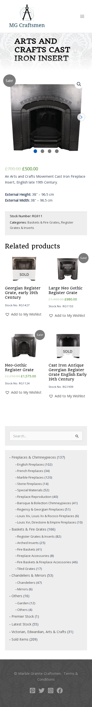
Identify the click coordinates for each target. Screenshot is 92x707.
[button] (79, 84)
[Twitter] (42, 690)
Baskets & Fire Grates (43, 222)
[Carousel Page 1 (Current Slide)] (35, 151)
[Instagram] (51, 690)
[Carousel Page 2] (42, 151)
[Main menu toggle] (82, 16)
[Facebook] (60, 690)
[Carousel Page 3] (50, 151)
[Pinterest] (32, 690)
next (81, 117)
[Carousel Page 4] (57, 151)
